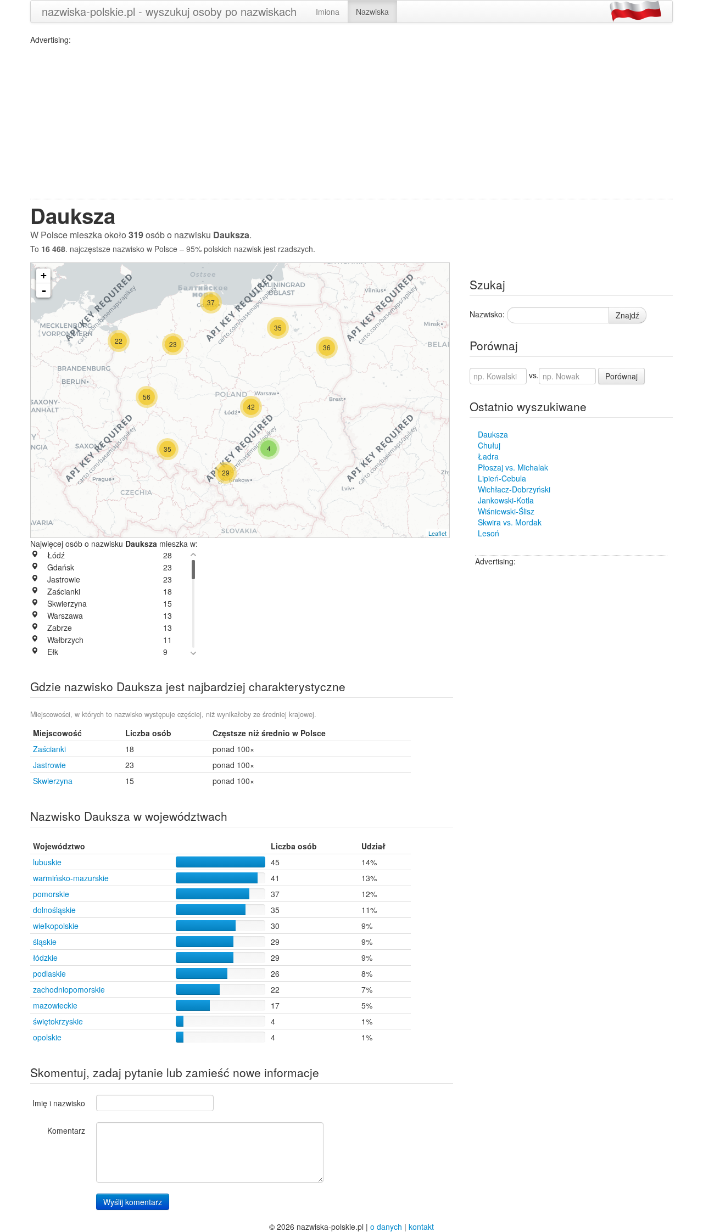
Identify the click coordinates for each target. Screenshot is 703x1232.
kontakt (421, 1226)
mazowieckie (55, 1005)
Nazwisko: (487, 314)
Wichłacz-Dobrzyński (514, 489)
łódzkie (45, 957)
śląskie (45, 941)
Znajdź (627, 315)
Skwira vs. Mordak (510, 522)
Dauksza (493, 434)
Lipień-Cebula (502, 478)
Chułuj (489, 445)
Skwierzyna (52, 780)
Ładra (488, 456)
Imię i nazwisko (58, 1102)
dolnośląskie (54, 909)
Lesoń (488, 533)
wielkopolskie (56, 925)
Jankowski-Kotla (506, 500)
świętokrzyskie (58, 1021)
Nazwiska (372, 11)
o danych (386, 1226)
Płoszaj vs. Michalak (513, 467)
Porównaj (621, 376)
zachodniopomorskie (69, 989)
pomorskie (51, 893)
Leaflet (437, 533)
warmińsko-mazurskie (71, 877)
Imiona (327, 11)
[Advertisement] (351, 122)
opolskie (47, 1037)
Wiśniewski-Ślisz (506, 511)
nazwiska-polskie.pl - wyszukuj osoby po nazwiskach (169, 11)
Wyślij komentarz (132, 1201)
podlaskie (49, 973)
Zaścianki (49, 748)
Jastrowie (49, 764)
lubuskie (47, 861)
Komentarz (66, 1130)
